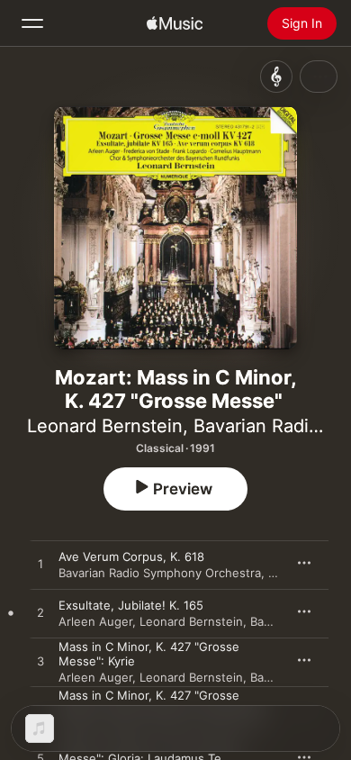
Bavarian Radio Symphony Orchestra (159, 572)
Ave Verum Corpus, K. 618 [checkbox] (131, 556)
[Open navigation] (32, 23)
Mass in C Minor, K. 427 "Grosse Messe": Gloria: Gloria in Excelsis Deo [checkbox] (163, 702)
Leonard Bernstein (105, 426)
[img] (174, 23)
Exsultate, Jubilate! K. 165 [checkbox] (130, 605)
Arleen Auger (95, 621)
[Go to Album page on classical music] (276, 76)
